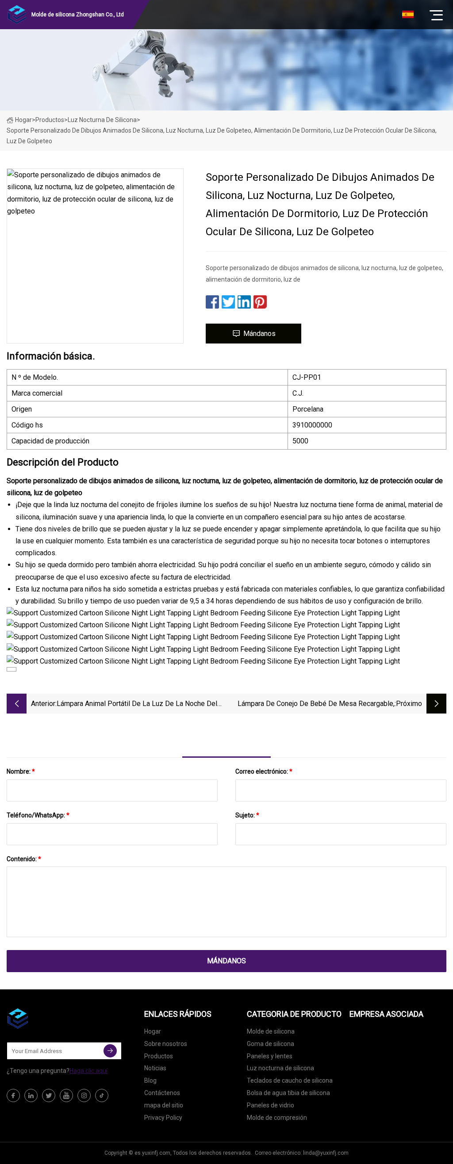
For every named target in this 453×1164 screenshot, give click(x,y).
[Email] (110, 1050)
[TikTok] (101, 1095)
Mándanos (259, 333)
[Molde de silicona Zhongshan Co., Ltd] (51, 1019)
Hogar (23, 119)
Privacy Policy (163, 1117)
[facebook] (13, 1095)
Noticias (155, 1068)
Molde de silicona (271, 1031)
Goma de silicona (270, 1043)
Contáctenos (162, 1092)
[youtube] (66, 1095)
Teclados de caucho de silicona (290, 1080)
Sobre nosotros (165, 1043)
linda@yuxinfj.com (326, 1153)
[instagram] (84, 1095)
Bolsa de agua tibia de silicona (288, 1092)
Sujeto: (247, 815)
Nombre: (21, 771)
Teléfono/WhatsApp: (38, 815)
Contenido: (24, 859)
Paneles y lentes (269, 1056)
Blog (150, 1080)
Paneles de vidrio (270, 1105)
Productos (49, 119)
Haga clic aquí (88, 1070)
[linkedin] (31, 1095)
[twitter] (48, 1095)
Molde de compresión (277, 1117)
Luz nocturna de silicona (102, 119)
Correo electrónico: (263, 771)
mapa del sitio (163, 1105)
